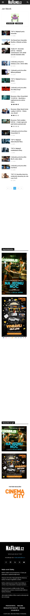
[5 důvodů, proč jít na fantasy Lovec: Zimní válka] (6, 63)
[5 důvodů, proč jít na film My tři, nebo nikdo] (6, 159)
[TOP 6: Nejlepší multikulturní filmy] (6, 149)
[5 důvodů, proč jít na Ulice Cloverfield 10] (6, 132)
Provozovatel (11, 606)
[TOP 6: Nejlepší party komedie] (6, 33)
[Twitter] (19, 562)
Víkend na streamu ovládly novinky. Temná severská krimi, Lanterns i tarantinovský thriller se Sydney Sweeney (14, 590)
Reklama (20, 606)
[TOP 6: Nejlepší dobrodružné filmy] (6, 141)
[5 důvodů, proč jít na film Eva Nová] (6, 167)
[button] (3, 2)
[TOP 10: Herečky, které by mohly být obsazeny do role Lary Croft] (6, 175)
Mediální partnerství (11, 608)
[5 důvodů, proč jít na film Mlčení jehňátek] (6, 72)
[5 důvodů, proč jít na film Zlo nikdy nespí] (6, 89)
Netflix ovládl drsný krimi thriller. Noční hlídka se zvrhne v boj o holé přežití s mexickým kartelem (14, 583)
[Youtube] (24, 562)
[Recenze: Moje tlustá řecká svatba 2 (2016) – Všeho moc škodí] (6, 111)
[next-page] (21, 188)
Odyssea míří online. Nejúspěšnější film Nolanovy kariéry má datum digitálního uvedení (14, 578)
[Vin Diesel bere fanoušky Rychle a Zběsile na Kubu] (6, 42)
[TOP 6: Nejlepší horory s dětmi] (6, 80)
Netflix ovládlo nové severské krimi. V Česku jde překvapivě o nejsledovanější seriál (14, 573)
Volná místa (15, 610)
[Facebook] (6, 562)
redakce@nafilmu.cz (19, 557)
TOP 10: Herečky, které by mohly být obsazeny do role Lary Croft (19, 176)
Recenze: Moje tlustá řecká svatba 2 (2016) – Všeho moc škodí (19, 111)
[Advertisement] (15, 363)
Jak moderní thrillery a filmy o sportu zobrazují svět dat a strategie (15, 596)
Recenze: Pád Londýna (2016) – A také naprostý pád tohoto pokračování (19, 122)
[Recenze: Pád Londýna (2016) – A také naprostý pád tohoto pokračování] (6, 121)
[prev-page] (7, 188)
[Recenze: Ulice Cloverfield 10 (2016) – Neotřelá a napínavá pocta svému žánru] (6, 97)
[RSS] (15, 562)
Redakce (22, 608)
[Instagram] (10, 562)
